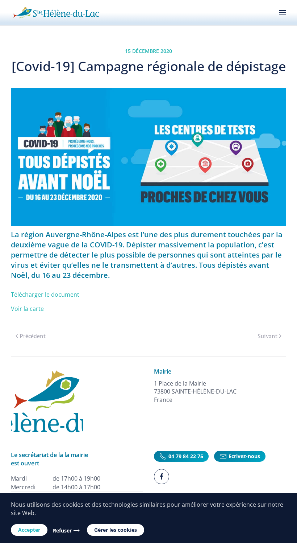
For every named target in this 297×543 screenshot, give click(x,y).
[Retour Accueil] (56, 12)
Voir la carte (27, 309)
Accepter (29, 529)
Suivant (267, 336)
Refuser (62, 530)
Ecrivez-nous (244, 456)
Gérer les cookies (115, 529)
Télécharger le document (45, 295)
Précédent (33, 336)
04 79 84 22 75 (185, 456)
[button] (282, 12)
